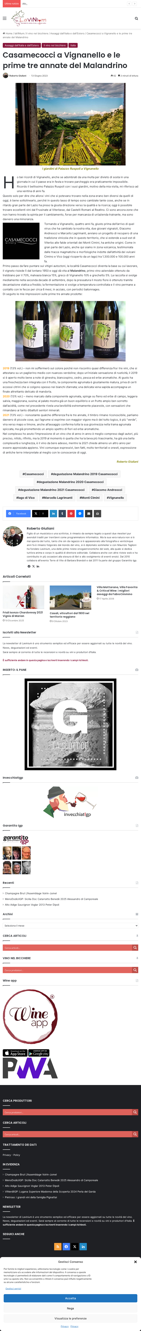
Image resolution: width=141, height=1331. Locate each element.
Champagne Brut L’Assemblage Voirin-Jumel (31, 893)
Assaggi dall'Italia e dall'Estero (67, 33)
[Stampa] (97, 513)
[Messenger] (80, 513)
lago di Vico (26, 497)
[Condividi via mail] (88, 513)
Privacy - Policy (11, 1154)
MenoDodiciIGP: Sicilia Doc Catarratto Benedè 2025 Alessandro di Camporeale (51, 899)
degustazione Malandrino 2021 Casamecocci (52, 490)
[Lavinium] (28, 18)
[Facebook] (29, 566)
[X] (33, 566)
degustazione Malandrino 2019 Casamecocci (85, 474)
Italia (73, 45)
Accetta (70, 1298)
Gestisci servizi (13, 1288)
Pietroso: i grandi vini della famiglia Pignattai (31, 1197)
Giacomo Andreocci (108, 490)
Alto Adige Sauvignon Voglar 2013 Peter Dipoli (48, 3)
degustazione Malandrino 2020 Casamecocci (71, 482)
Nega (70, 1308)
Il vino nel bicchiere (37, 33)
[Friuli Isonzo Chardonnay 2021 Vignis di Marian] (23, 597)
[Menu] (4, 19)
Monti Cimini (91, 497)
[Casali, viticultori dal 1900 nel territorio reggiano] (70, 598)
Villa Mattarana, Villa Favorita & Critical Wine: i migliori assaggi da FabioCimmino (117, 590)
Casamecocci (34, 474)
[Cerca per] (136, 19)
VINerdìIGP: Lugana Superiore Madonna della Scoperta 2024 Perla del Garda (50, 1191)
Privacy (65, 1326)
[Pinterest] (71, 513)
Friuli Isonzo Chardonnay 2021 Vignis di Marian (23, 614)
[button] (135, 1262)
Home (8, 33)
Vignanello (116, 497)
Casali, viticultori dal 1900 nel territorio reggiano (69, 615)
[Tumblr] (62, 513)
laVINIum (19, 33)
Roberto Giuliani (17, 75)
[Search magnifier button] (135, 948)
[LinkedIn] (53, 513)
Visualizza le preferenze (71, 1318)
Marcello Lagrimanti (58, 497)
